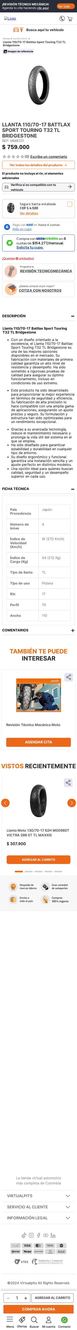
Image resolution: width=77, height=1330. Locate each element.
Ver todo (64, 6)
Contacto (64, 1326)
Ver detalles (29, 213)
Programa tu (46, 269)
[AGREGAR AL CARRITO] (52, 1298)
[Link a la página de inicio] (6, 38)
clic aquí (43, 8)
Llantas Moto (20, 38)
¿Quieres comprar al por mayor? (40, 289)
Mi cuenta (48, 1326)
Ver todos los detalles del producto (36, 165)
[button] (38, 208)
